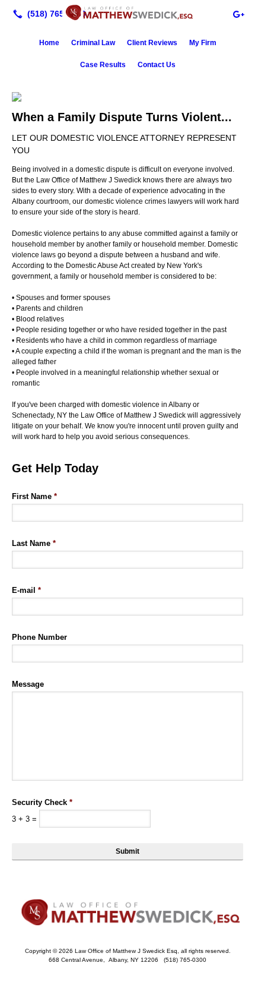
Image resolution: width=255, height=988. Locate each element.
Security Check (42, 802)
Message (28, 684)
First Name (34, 496)
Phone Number (39, 637)
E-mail (26, 590)
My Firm (202, 43)
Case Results (103, 65)
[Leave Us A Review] (238, 13)
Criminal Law (93, 43)
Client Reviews (152, 43)
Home (49, 43)
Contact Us (157, 65)
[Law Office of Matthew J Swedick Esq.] (127, 12)
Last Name (34, 543)
